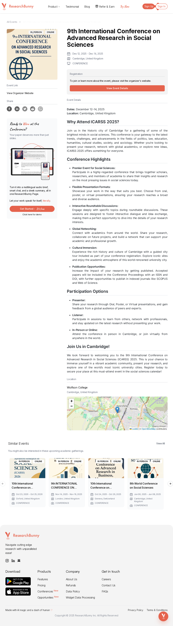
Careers (106, 579)
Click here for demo (32, 214)
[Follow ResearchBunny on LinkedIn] (13, 560)
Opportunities (48, 597)
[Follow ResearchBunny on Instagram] (7, 560)
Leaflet (135, 428)
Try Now (124, 6)
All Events (12, 21)
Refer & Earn (106, 6)
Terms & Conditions (157, 610)
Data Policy (73, 591)
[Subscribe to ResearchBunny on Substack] (19, 560)
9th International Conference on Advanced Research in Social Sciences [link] (62, 21)
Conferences (48, 591)
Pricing (41, 585)
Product (52, 6)
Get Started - (32, 209)
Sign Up (148, 6)
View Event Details (117, 88)
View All (160, 443)
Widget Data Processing (80, 597)
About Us (71, 579)
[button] (117, 410)
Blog (87, 6)
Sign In (162, 6)
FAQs (105, 591)
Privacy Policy (135, 610)
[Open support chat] (163, 616)
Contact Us (108, 585)
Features (43, 579)
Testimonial (72, 6)
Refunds (71, 585)
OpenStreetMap (149, 428)
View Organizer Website (20, 93)
